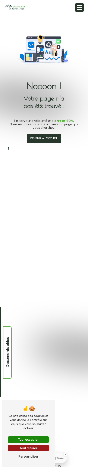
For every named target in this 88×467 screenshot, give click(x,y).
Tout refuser (28, 448)
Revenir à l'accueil (44, 138)
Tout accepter (28, 439)
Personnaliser (28, 456)
